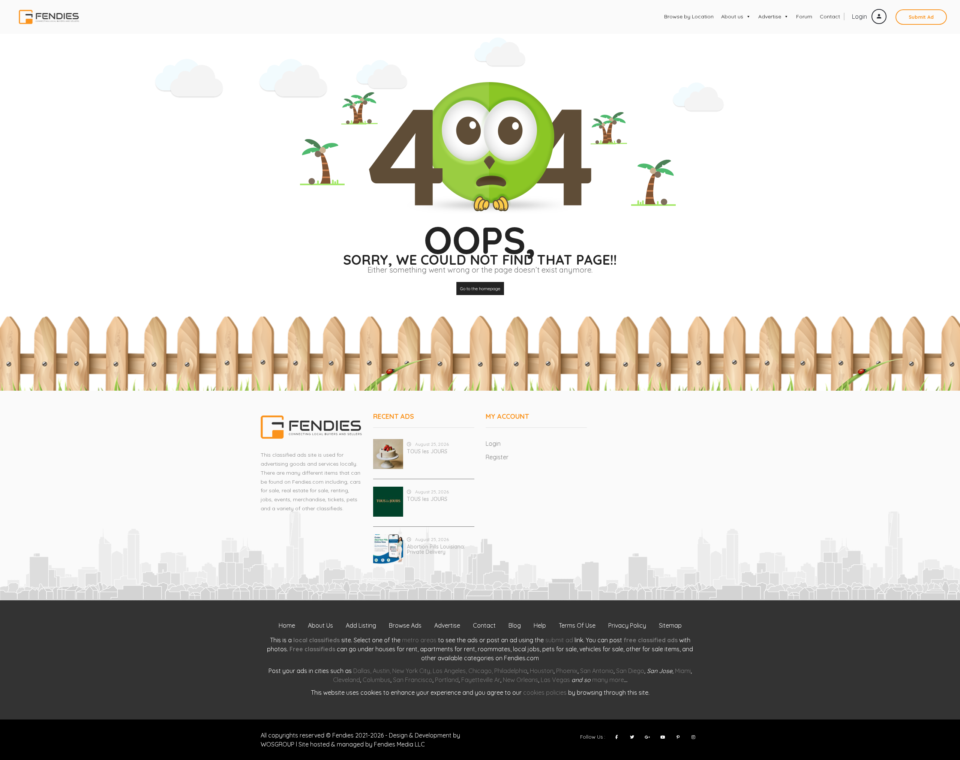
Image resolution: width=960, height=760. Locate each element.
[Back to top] (935, 713)
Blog (514, 625)
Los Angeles (449, 671)
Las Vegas (555, 680)
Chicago (480, 671)
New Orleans (520, 680)
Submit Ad (921, 17)
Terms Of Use (577, 625)
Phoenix (567, 671)
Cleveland (346, 680)
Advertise (769, 16)
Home (287, 625)
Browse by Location (689, 16)
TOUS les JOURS (427, 451)
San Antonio (597, 671)
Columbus (376, 680)
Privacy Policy (627, 625)
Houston (542, 671)
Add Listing (361, 625)
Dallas (361, 671)
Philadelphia (510, 671)
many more (608, 680)
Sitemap (670, 625)
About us (732, 16)
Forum (804, 16)
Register (497, 457)
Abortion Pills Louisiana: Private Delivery (436, 549)
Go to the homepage (480, 288)
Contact (830, 16)
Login (860, 16)
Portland (447, 680)
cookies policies (545, 692)
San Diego (630, 671)
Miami (683, 671)
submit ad (559, 640)
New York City (411, 671)
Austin (381, 671)
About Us (320, 625)
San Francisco (412, 680)
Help (540, 625)
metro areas (419, 640)
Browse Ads (405, 625)
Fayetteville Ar (480, 680)
